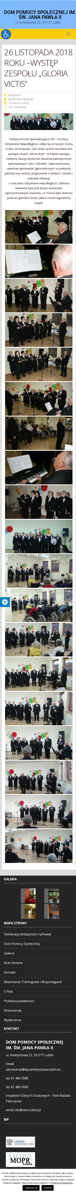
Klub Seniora (13, 963)
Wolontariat (12, 1010)
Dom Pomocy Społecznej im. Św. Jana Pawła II (40, 15)
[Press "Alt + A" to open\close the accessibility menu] (5, 602)
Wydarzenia (12, 1020)
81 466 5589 (19, 1087)
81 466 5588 (19, 1078)
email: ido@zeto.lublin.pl (23, 1110)
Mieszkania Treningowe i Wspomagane (33, 982)
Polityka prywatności (19, 1001)
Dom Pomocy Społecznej (22, 944)
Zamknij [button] (47, 1188)
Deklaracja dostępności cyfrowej (27, 934)
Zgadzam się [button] (31, 1188)
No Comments (18, 107)
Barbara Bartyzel (22, 99)
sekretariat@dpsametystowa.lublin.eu (33, 1069)
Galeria (9, 953)
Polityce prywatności (62, 1183)
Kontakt (10, 972)
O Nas (8, 991)
